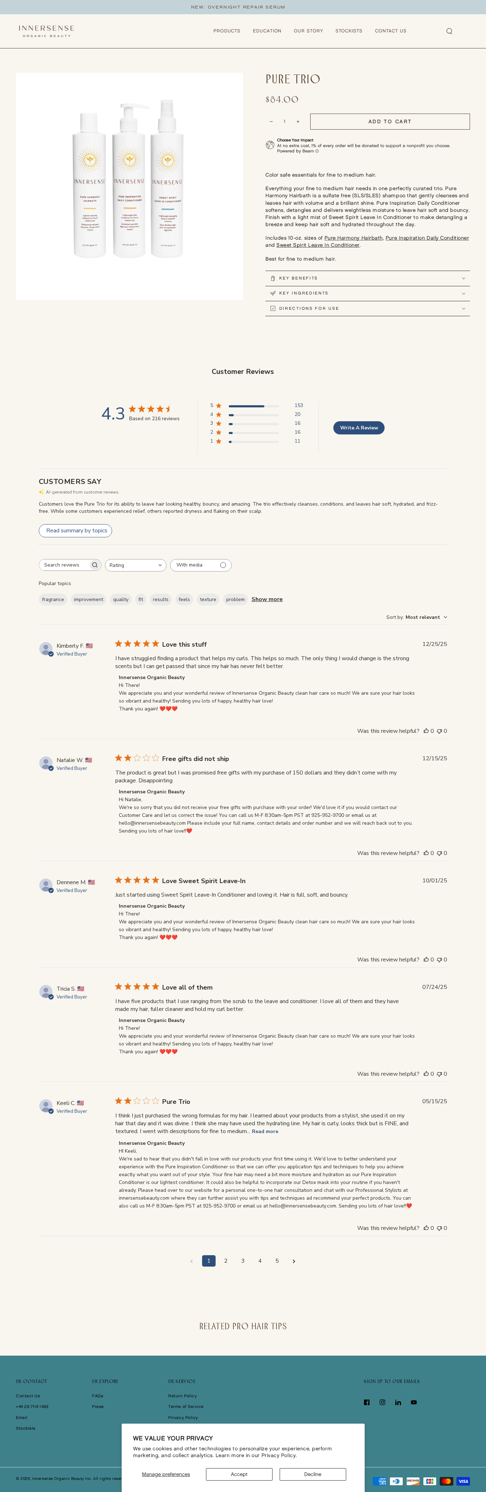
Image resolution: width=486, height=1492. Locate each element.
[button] (450, 31)
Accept (239, 1474)
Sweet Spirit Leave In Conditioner (318, 245)
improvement (88, 599)
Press (98, 1407)
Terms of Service (186, 1407)
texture (208, 599)
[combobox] (136, 565)
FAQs (97, 1396)
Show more (267, 599)
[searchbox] (63, 564)
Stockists (26, 1428)
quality (120, 599)
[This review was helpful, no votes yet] (426, 731)
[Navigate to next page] (294, 1261)
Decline (312, 1474)
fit (140, 599)
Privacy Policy (183, 1418)
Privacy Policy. (279, 1455)
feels (184, 599)
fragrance (53, 599)
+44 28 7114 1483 (32, 1407)
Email (22, 1418)
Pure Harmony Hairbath (353, 238)
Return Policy (182, 1396)
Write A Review (359, 427)
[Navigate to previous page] (192, 1261)
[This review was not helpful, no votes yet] (439, 731)
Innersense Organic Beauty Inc (61, 1479)
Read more (265, 1131)
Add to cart (390, 121)
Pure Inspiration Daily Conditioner (427, 238)
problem (235, 599)
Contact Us (28, 1396)
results (161, 599)
